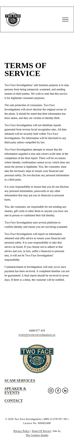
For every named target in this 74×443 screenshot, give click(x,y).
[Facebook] (58, 390)
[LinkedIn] (65, 390)
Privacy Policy (21, 431)
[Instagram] (51, 390)
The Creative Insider (37, 435)
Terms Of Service (41, 431)
